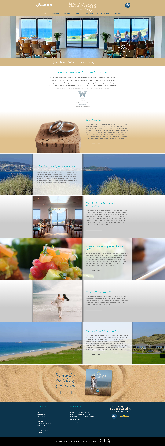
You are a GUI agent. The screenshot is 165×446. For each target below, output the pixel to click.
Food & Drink (78, 13)
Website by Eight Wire (90, 441)
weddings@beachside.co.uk (79, 422)
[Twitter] (45, 5)
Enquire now (105, 62)
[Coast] (127, 5)
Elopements (89, 13)
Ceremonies (55, 13)
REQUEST (123, 55)
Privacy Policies (42, 430)
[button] (30, 37)
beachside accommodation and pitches (106, 343)
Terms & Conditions (44, 428)
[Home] (82, 7)
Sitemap (40, 432)
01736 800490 (75, 420)
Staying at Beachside (103, 13)
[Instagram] (51, 5)
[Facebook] (48, 5)
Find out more (94, 143)
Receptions (66, 13)
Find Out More (94, 308)
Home (45, 13)
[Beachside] (40, 5)
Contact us (117, 13)
